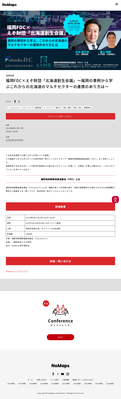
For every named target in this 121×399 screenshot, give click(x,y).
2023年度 (88, 383)
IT (7, 107)
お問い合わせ (42, 380)
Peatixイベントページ (16, 271)
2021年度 (66, 383)
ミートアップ (48, 107)
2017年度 (22, 383)
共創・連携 (67, 107)
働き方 (58, 107)
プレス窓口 (54, 380)
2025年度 (110, 383)
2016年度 (11, 383)
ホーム (30, 380)
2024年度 (99, 383)
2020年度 (55, 383)
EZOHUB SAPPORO (14, 140)
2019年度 (44, 383)
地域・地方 (77, 107)
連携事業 (87, 107)
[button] (115, 199)
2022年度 (77, 383)
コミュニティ (15, 107)
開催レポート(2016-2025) (83, 380)
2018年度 (33, 383)
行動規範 (65, 380)
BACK (60, 337)
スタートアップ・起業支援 (32, 107)
